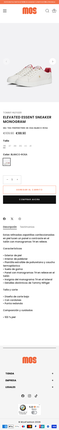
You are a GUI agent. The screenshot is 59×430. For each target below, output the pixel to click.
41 (30, 146)
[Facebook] (22, 395)
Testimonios (27, 226)
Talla (6, 140)
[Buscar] (47, 11)
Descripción (10, 226)
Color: (15, 154)
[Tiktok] (36, 395)
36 (4, 146)
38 (14, 146)
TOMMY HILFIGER (12, 112)
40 (25, 146)
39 (20, 146)
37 (9, 146)
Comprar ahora (29, 199)
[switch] (34, 412)
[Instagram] (29, 395)
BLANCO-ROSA (6, 162)
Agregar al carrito (29, 189)
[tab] (11, 227)
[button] (6, 61)
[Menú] (5, 10)
